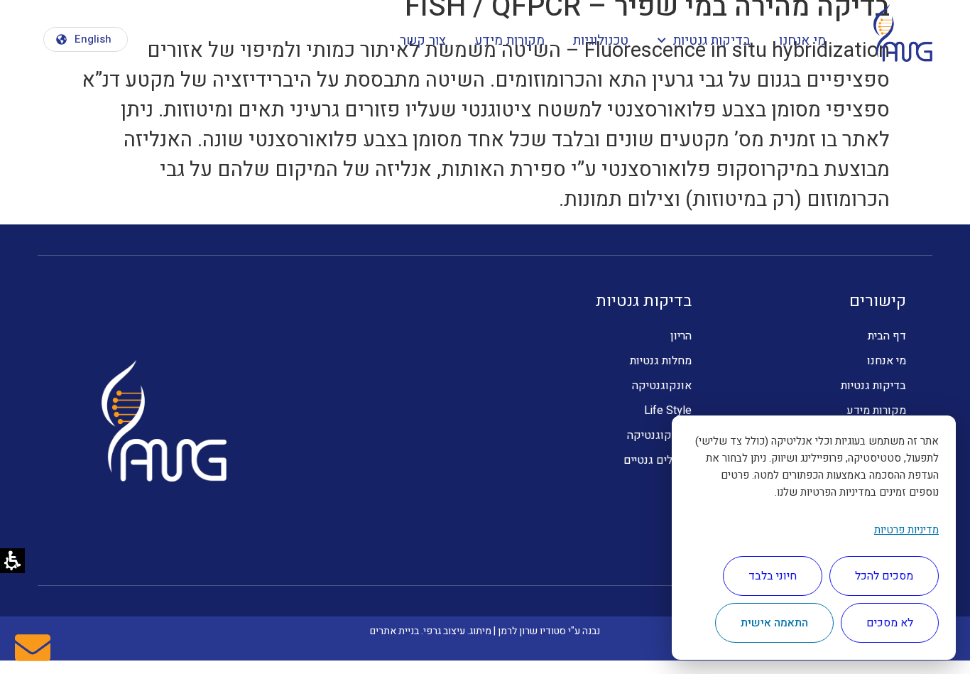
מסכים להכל (884, 576)
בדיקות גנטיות (712, 40)
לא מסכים (889, 622)
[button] (85, 39)
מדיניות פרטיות (906, 530)
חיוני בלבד (772, 576)
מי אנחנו (802, 40)
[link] (32, 647)
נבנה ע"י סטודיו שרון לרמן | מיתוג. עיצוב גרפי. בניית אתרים (485, 631)
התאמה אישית (774, 622)
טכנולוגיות (600, 40)
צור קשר (423, 40)
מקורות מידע (509, 40)
